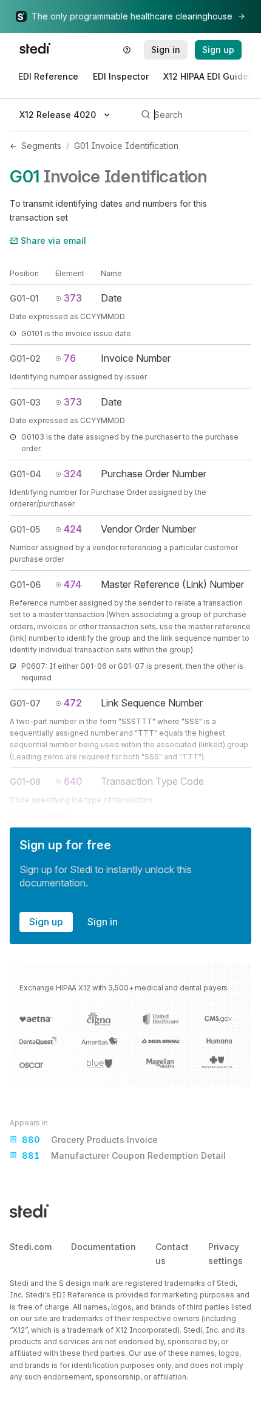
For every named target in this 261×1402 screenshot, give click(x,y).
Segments (41, 145)
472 (73, 703)
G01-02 (25, 358)
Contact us (172, 1253)
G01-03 (25, 402)
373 (73, 298)
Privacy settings (225, 1253)
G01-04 (25, 474)
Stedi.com (31, 1246)
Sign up (46, 922)
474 (72, 584)
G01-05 (25, 529)
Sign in (102, 922)
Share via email (53, 240)
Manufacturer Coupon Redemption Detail (124, 1155)
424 (73, 529)
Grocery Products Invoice (90, 1139)
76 (70, 358)
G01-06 (25, 584)
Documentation (103, 1246)
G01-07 (25, 703)
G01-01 (24, 298)
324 (73, 474)
